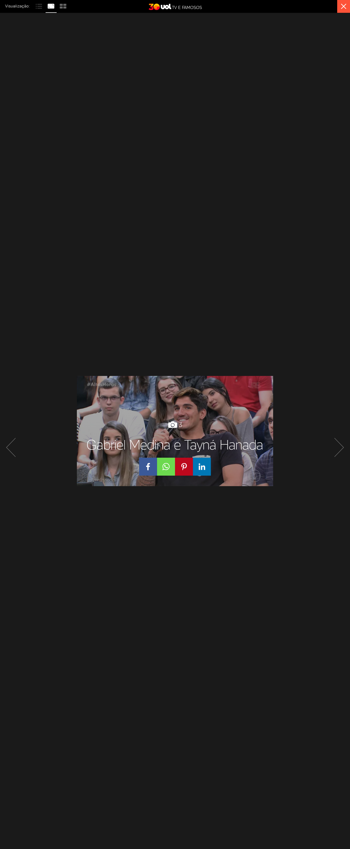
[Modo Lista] (40, 5)
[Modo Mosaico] (63, 5)
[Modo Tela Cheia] (52, 5)
